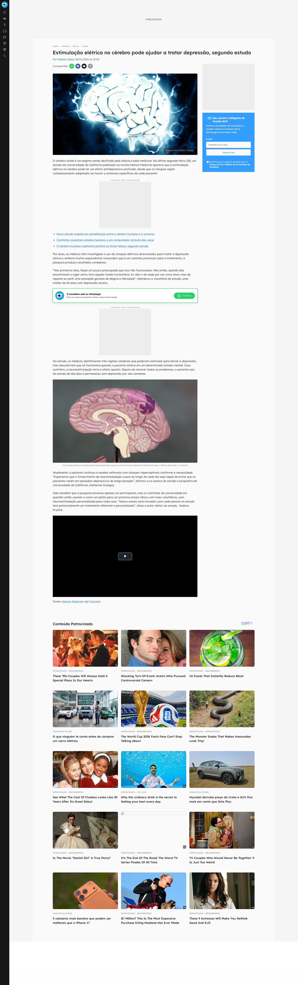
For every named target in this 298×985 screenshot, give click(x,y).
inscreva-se (228, 152)
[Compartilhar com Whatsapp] (71, 66)
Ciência (75, 46)
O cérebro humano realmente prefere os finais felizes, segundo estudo (102, 246)
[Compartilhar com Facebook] (77, 66)
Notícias (65, 46)
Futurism (95, 601)
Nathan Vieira (65, 59)
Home (55, 46)
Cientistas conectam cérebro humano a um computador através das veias (105, 240)
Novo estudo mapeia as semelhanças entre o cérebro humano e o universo (105, 234)
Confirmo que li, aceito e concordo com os (229, 164)
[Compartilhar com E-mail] (84, 66)
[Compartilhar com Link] (90, 66)
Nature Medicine (72, 601)
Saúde (85, 46)
